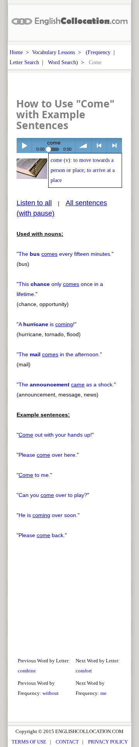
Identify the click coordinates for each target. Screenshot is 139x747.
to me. (34, 475)
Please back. (42, 535)
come (56, 160)
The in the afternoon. (59, 354)
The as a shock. (66, 384)
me (103, 693)
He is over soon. (48, 515)
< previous (99, 145)
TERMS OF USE (29, 742)
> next (114, 145)
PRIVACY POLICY (108, 742)
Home (16, 52)
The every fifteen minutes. (65, 254)
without (50, 693)
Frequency (99, 52)
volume (83, 145)
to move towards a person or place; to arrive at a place (83, 170)
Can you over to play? (53, 495)
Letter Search (24, 62)
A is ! (47, 324)
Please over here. (48, 455)
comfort (84, 671)
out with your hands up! (55, 435)
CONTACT (67, 742)
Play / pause (24, 145)
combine (27, 671)
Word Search (62, 62)
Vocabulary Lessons (53, 52)
